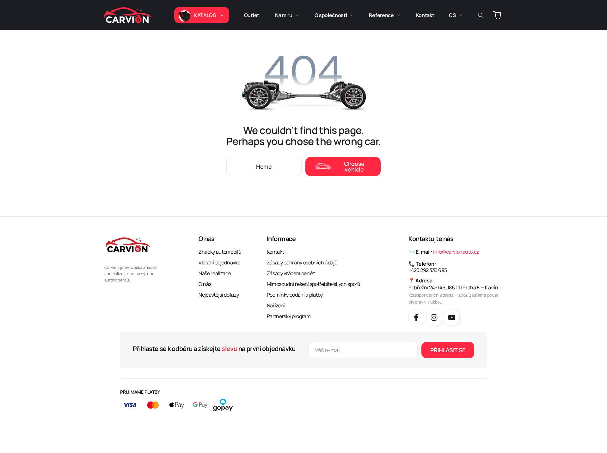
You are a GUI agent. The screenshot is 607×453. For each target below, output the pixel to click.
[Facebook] (416, 317)
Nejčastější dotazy (219, 294)
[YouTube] (452, 317)
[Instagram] (434, 317)
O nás (205, 284)
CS (452, 15)
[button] (201, 15)
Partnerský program (289, 316)
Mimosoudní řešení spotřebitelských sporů (313, 284)
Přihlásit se (447, 350)
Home (264, 166)
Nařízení (276, 305)
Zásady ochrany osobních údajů (302, 262)
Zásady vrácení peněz (291, 273)
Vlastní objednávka (219, 262)
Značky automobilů (220, 251)
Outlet (251, 15)
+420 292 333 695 (427, 270)
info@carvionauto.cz (456, 251)
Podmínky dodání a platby (295, 294)
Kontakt (425, 15)
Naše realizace (215, 273)
